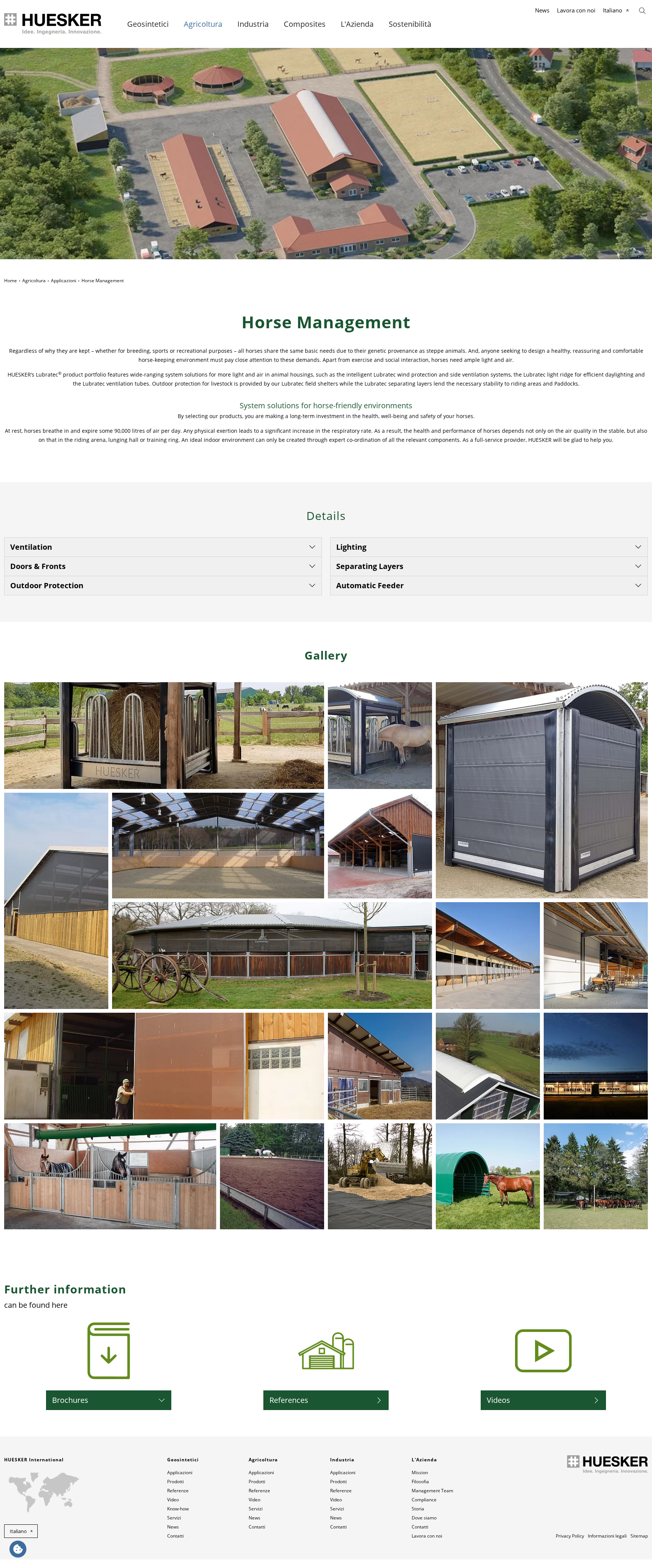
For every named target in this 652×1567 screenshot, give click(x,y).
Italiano (612, 10)
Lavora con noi (576, 10)
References (288, 1400)
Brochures (70, 1400)
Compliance (424, 1499)
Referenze (178, 1490)
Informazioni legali (607, 1536)
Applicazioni (63, 280)
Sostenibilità (410, 24)
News (542, 10)
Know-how (178, 1508)
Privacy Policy (570, 1536)
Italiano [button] (18, 1531)
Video (173, 1499)
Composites (305, 24)
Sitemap (639, 1536)
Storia (418, 1508)
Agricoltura (203, 24)
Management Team (432, 1490)
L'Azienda (357, 24)
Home (10, 280)
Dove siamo (424, 1518)
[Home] (53, 24)
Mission (420, 1472)
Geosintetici (148, 24)
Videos (498, 1400)
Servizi (174, 1518)
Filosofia (420, 1481)
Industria (253, 24)
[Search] (642, 10)
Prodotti (175, 1481)
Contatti (175, 1536)
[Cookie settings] (17, 1549)
